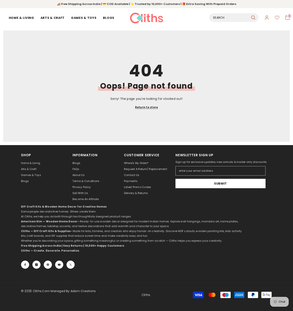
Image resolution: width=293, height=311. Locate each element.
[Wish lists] (277, 17)
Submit (220, 183)
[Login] (267, 17)
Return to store (146, 107)
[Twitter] (70, 265)
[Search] (234, 17)
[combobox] (229, 17)
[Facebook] (25, 265)
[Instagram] (36, 265)
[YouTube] (59, 265)
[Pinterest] (48, 265)
